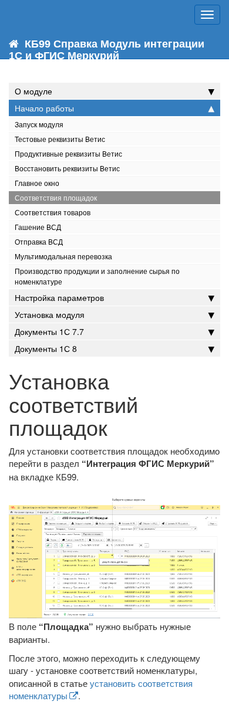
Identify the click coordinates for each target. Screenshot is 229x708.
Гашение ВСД (38, 227)
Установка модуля (50, 314)
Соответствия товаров (52, 212)
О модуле (33, 91)
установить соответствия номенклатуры (101, 689)
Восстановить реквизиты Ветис (67, 168)
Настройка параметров (59, 297)
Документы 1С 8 (46, 348)
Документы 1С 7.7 (49, 331)
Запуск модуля (39, 124)
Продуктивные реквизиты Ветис (68, 153)
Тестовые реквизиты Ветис (60, 139)
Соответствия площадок (56, 197)
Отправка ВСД (39, 241)
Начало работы (44, 108)
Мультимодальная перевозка (63, 256)
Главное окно (37, 183)
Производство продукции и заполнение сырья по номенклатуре (97, 276)
